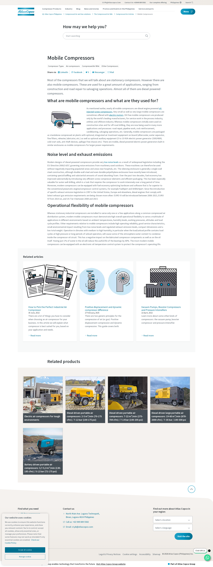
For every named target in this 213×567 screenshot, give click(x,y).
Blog (78, 9)
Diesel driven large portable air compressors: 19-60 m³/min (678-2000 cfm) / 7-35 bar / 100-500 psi (168, 416)
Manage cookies (25, 557)
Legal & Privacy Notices (110, 554)
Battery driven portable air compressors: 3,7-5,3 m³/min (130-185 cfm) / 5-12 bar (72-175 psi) (42, 468)
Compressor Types (56, 66)
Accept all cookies (25, 550)
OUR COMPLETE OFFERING (158, 2)
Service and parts (146, 9)
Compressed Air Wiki (90, 66)
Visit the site (184, 536)
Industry (68, 9)
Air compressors (73, 66)
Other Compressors (110, 66)
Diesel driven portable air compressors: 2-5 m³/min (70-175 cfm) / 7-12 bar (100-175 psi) (84, 416)
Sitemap (156, 554)
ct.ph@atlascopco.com (111, 2)
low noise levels (111, 162)
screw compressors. (103, 111)
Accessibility (145, 554)
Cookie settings (130, 554)
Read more (35, 335)
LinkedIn (64, 72)
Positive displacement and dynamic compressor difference (103, 308)
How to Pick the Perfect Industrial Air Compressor (47, 308)
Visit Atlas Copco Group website (110, 564)
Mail (112, 72)
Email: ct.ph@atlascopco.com (79, 526)
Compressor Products (51, 9)
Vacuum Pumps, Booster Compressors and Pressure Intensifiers (161, 308)
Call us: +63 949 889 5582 (77, 521)
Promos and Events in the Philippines (119, 9)
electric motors (116, 115)
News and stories (91, 9)
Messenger (100, 72)
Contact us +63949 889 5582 (135, 2)
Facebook (77, 72)
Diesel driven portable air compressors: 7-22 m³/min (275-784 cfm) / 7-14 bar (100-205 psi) (126, 416)
